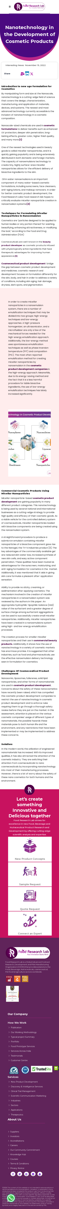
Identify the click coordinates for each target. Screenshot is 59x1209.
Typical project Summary (23, 1037)
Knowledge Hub (18, 1154)
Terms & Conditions (19, 1163)
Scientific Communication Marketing (28, 1096)
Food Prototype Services (23, 1046)
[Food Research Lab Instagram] (26, 1174)
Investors (14, 1136)
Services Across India (21, 1051)
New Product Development (24, 1082)
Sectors (14, 1105)
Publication (16, 1027)
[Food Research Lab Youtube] (39, 1174)
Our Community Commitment (25, 1150)
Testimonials (17, 1056)
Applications (16, 1110)
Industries (15, 1100)
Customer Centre (19, 1060)
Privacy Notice (17, 1168)
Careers (14, 1145)
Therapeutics (17, 1114)
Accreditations (17, 1141)
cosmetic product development (32, 685)
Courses (14, 1159)
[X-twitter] (31, 74)
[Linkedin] (27, 73)
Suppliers (14, 1131)
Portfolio (15, 1041)
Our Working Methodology (24, 1032)
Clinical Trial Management (23, 1091)
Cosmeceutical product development (23, 263)
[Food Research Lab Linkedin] (33, 1174)
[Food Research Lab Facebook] (13, 1174)
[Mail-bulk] (22, 74)
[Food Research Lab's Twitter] (19, 1174)
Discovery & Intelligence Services (27, 1086)
